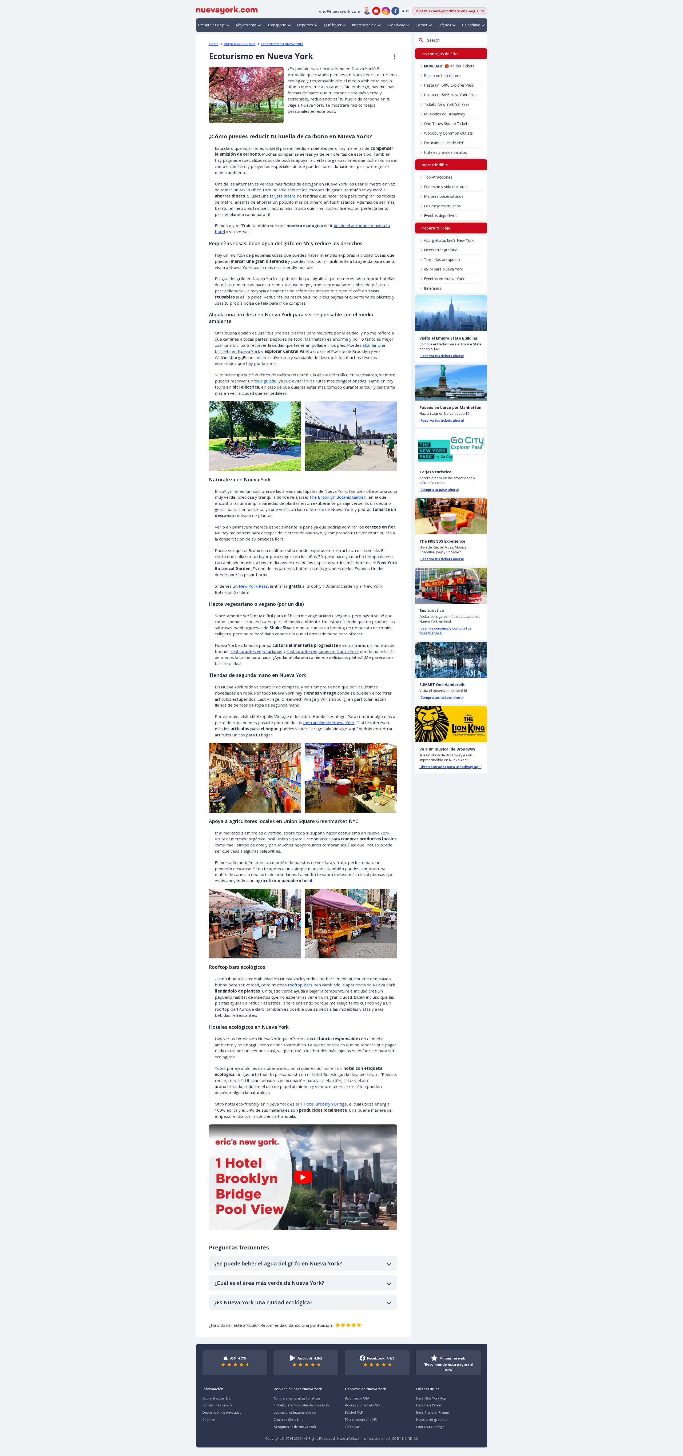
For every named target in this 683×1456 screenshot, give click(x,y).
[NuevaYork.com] (226, 10)
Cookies (208, 1419)
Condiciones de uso (217, 1405)
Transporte (276, 24)
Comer (421, 24)
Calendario (471, 24)
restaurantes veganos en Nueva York (323, 651)
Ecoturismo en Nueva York (282, 43)
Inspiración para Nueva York (298, 1388)
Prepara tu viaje (211, 24)
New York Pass (253, 586)
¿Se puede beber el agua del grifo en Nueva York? (278, 1263)
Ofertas (444, 24)
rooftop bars (300, 984)
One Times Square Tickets (446, 123)
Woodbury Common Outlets (448, 133)
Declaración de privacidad (221, 1412)
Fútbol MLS (353, 1427)
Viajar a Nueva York (240, 43)
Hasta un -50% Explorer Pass (449, 85)
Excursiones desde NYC (444, 142)
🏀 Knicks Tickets (449, 65)
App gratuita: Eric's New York (449, 240)
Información (212, 1388)
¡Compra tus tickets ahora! (441, 697)
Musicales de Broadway (444, 113)
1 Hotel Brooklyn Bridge (323, 1104)
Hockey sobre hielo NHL (363, 1405)
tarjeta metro (283, 196)
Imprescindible (364, 24)
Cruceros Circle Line (288, 1419)
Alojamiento (246, 24)
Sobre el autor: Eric (216, 1398)
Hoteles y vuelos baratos (445, 152)
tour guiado (265, 381)
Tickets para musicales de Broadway (301, 1405)
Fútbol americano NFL (361, 1419)
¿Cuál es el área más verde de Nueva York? (269, 1282)
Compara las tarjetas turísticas (297, 1398)
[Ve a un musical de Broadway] (451, 724)
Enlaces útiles (427, 1388)
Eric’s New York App (431, 1398)
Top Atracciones (438, 177)
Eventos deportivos (440, 215)
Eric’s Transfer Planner (433, 1412)
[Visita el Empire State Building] (451, 313)
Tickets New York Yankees (447, 104)
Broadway (396, 24)
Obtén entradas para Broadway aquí (450, 766)
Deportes (305, 24)
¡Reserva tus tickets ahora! (441, 355)
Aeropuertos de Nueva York (295, 1427)
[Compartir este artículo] (392, 57)
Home (214, 43)
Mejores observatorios (443, 196)
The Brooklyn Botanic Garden (337, 497)
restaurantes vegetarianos (256, 651)
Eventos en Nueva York (444, 278)
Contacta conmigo (430, 1427)
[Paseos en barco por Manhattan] (451, 383)
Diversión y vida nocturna (446, 186)
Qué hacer (333, 24)
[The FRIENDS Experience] (451, 516)
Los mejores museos (442, 205)
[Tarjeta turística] (451, 447)
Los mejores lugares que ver (295, 1412)
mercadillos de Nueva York (329, 722)
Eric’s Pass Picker (429, 1405)
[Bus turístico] (451, 586)
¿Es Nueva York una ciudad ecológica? (263, 1302)
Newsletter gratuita (440, 249)
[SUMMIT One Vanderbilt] (451, 660)
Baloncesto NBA (357, 1398)
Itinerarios (432, 288)
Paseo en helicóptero (442, 75)
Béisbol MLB (354, 1412)
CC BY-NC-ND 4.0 (405, 1438)
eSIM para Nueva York (443, 269)
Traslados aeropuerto (443, 259)
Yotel (220, 1068)
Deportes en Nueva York (365, 1388)
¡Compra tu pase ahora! (439, 489)
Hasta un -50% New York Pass (450, 94)
